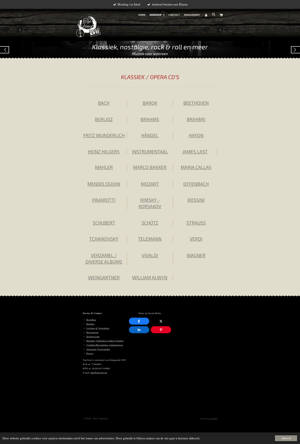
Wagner (196, 255)
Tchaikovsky (103, 239)
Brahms (149, 119)
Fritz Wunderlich (104, 135)
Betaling (90, 323)
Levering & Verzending (97, 328)
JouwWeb (213, 418)
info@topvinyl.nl (98, 372)
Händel (149, 135)
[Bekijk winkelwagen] (221, 15)
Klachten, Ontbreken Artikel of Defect (105, 340)
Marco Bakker (150, 167)
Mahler (104, 167)
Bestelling (91, 319)
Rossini (196, 200)
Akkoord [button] (286, 438)
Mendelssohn (103, 184)
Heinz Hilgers (104, 151)
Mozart (150, 184)
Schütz (150, 222)
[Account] (206, 15)
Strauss (196, 222)
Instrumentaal (150, 151)
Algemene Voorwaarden (98, 349)
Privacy (90, 353)
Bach (104, 103)
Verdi (196, 239)
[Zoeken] (213, 14)
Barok (149, 103)
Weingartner (104, 277)
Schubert (104, 222)
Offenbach (196, 184)
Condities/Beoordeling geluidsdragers (104, 344)
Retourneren (92, 332)
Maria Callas (196, 167)
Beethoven (196, 103)
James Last (195, 151)
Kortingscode (93, 336)
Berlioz (104, 119)
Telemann (150, 239)
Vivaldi (150, 255)
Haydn (196, 135)
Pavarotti (103, 200)
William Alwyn (149, 277)
